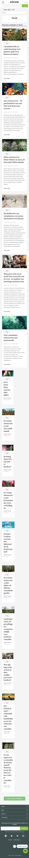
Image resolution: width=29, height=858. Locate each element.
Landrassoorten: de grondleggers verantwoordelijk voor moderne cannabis (8, 629)
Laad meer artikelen (14, 798)
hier (23, 831)
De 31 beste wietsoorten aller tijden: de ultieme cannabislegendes (8, 585)
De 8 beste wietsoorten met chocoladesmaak (8, 426)
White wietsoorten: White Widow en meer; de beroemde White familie (14, 159)
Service (3, 814)
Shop (2, 806)
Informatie (4, 817)
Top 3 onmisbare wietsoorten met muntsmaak (11, 337)
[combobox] (14, 12)
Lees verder (7, 78)
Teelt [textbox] (4, 12)
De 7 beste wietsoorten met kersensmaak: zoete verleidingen (8, 500)
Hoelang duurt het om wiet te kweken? (8, 462)
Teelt (7, 43)
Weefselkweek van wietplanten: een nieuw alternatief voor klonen (13, 216)
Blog (2, 810)
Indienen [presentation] (24, 828)
